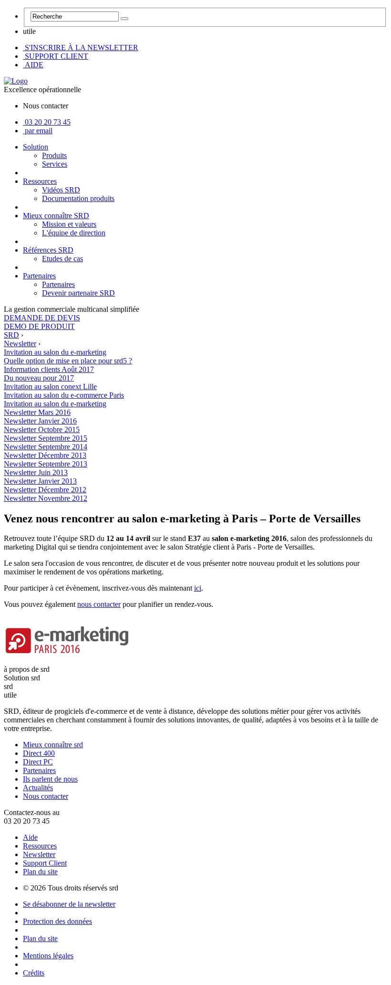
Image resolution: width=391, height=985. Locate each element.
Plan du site (40, 872)
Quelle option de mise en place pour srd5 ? (68, 361)
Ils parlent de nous (50, 779)
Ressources (40, 181)
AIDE (33, 65)
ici (197, 588)
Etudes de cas (62, 258)
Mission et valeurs (69, 224)
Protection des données (57, 921)
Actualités (38, 788)
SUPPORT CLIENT (55, 56)
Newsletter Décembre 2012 (45, 490)
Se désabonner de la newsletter (69, 904)
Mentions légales (48, 956)
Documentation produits (78, 198)
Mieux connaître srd (53, 745)
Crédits (33, 973)
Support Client (45, 863)
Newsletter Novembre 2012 (45, 498)
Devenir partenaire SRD (78, 293)
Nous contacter (45, 796)
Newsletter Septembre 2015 (45, 438)
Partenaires (39, 276)
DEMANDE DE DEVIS (42, 318)
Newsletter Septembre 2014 (45, 447)
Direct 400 (39, 753)
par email (38, 131)
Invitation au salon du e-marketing (55, 404)
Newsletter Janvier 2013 (40, 481)
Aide (30, 837)
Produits (54, 155)
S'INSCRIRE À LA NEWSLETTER (80, 47)
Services (54, 164)
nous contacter (99, 604)
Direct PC (38, 762)
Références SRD (48, 250)
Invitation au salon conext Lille (50, 386)
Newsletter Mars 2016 (37, 412)
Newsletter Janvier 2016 (40, 421)
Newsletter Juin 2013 (36, 472)
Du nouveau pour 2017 (39, 378)
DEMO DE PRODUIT (39, 326)
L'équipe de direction (73, 233)
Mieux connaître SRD (56, 216)
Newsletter (39, 854)
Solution (35, 147)
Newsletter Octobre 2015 (42, 429)
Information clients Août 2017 (49, 369)
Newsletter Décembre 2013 (45, 455)
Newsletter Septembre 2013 (45, 464)
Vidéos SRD (61, 190)
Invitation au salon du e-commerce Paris (64, 395)
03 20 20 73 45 (48, 122)
